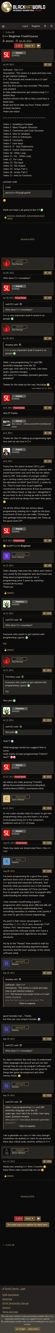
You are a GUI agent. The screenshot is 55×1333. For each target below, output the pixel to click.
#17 (49, 973)
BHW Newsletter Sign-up (15, 1303)
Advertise (7, 1299)
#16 (49, 871)
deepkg (9, 40)
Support (6, 1307)
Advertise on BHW (27, 239)
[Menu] (3, 26)
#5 (50, 407)
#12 (49, 720)
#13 (49, 777)
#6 (50, 433)
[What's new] (45, 26)
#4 (50, 338)
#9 (50, 565)
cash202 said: (12, 304)
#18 (49, 1039)
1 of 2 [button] (19, 45)
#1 (50, 64)
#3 (50, 298)
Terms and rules (10, 1311)
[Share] (46, 64)
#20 (49, 1161)
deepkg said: (11, 344)
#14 (49, 808)
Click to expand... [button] (27, 1003)
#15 (49, 843)
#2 (50, 273)
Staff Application (10, 1294)
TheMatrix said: (12, 676)
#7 (50, 461)
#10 (49, 613)
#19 (49, 1095)
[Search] (51, 26)
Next (28, 45)
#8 (50, 540)
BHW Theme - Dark (15, 1288)
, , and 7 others (26, 217)
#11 (49, 670)
